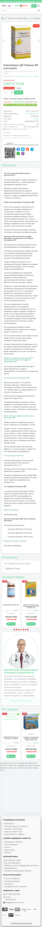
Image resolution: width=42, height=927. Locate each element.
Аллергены (9, 824)
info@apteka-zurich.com (14, 902)
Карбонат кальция (20, 135)
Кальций (7, 135)
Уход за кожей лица (13, 832)
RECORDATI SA (32, 114)
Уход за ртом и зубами (14, 834)
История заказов (11, 881)
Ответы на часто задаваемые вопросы (21, 865)
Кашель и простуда (13, 829)
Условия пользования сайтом (17, 871)
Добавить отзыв (12, 569)
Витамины (11, 734)
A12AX (36, 119)
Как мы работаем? (12, 863)
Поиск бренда (10, 845)
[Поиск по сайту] (39, 10)
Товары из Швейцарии (17, 18)
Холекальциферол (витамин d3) (18, 138)
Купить (18, 92)
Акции (7, 847)
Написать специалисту (20, 701)
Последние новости (13, 842)
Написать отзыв (31, 76)
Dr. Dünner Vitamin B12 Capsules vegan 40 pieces (31, 738)
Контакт (7, 852)
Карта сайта (9, 850)
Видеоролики (10, 868)
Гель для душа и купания (15, 826)
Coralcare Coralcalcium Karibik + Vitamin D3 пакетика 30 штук (11, 738)
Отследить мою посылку (15, 886)
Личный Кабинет (12, 878)
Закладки (8, 884)
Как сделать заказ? (12, 860)
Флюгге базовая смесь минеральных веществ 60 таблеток (11, 606)
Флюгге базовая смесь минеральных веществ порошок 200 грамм (31, 606)
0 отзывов (18, 76)
